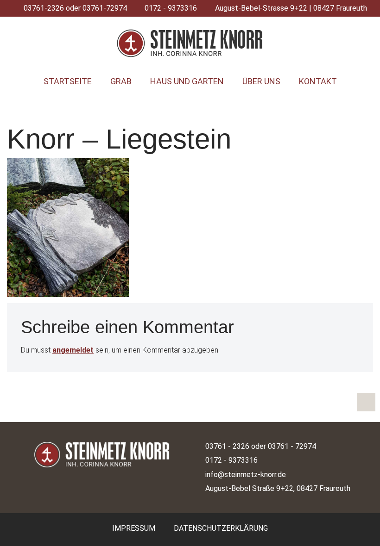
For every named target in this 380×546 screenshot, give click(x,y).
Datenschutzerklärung (221, 528)
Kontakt (318, 81)
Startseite (68, 81)
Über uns (261, 81)
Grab (121, 81)
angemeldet (73, 350)
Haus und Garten (187, 81)
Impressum (133, 528)
